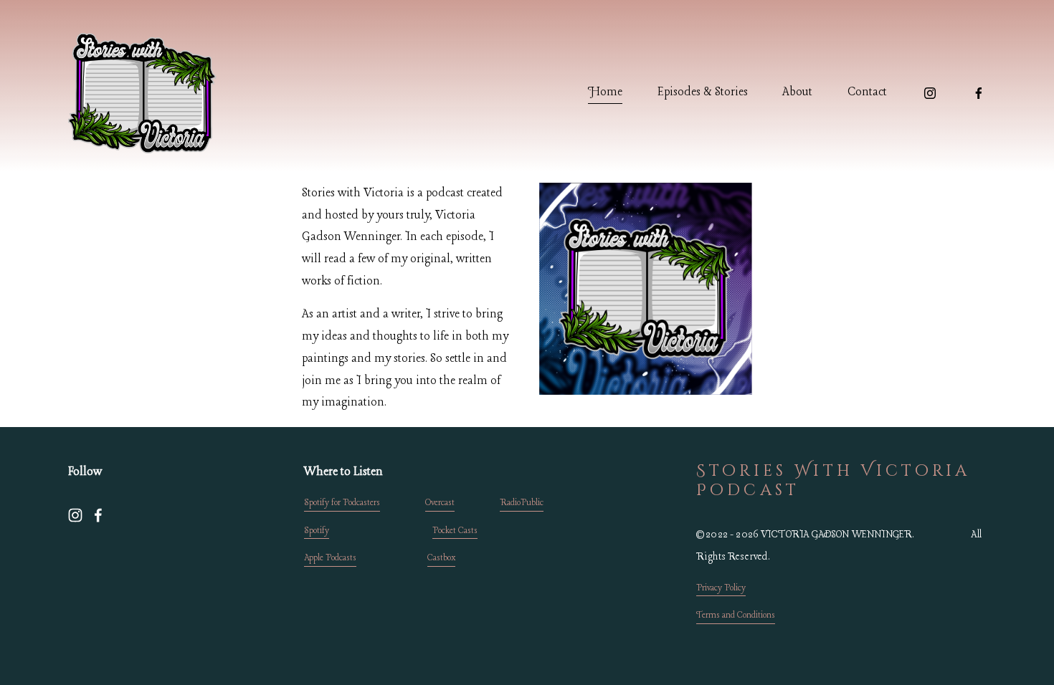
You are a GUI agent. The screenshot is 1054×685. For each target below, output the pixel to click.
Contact (867, 92)
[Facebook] (979, 93)
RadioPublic (521, 503)
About (797, 92)
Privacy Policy (721, 588)
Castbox (441, 558)
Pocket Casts (455, 531)
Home (605, 92)
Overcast (440, 503)
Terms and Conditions (735, 615)
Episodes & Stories (702, 92)
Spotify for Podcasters (342, 503)
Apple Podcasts (330, 558)
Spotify (316, 531)
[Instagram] (930, 93)
